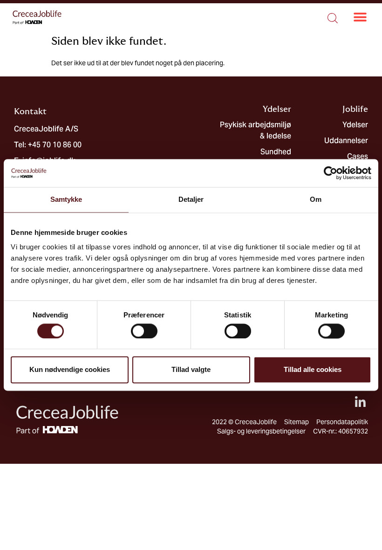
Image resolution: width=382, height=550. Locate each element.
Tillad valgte (191, 370)
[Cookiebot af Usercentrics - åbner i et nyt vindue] (330, 173)
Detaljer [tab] (191, 199)
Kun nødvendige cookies (69, 370)
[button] (360, 17)
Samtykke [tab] (66, 199)
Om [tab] (315, 199)
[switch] (144, 330)
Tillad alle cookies (312, 370)
